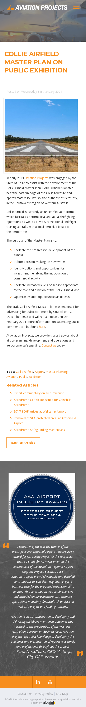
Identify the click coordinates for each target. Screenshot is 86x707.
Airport (39, 372)
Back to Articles (23, 443)
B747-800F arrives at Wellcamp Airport (40, 411)
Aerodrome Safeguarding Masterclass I (40, 430)
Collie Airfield (24, 372)
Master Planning (57, 372)
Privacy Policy (44, 694)
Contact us (49, 345)
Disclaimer (25, 694)
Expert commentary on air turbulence (39, 393)
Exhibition (35, 377)
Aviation (11, 377)
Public (23, 377)
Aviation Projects (36, 178)
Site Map (62, 694)
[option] (43, 21)
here (42, 327)
